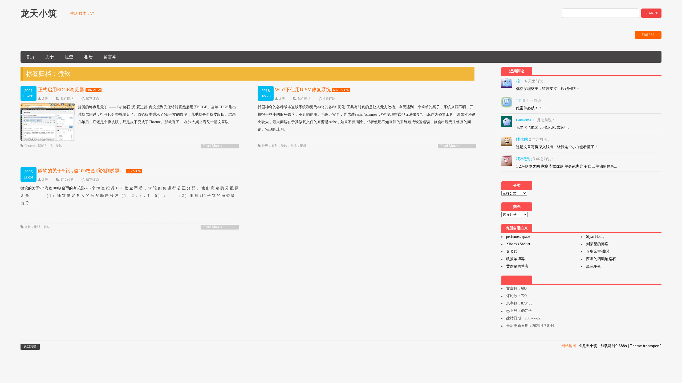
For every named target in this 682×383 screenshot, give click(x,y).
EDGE (42, 146)
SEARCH (651, 13)
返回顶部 (30, 346)
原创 (274, 146)
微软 (59, 146)
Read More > (213, 146)
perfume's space (518, 237)
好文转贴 (67, 180)
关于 (49, 57)
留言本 (110, 57)
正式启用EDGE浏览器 (61, 89)
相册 (88, 57)
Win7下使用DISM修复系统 (303, 89)
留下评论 (92, 99)
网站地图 (568, 346)
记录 (303, 146)
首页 (30, 57)
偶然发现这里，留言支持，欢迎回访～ (547, 89)
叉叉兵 (511, 251)
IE (51, 146)
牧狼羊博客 (515, 259)
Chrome (30, 146)
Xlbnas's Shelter (518, 244)
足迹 (69, 57)
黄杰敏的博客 (517, 266)
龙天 (45, 99)
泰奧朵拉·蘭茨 (598, 251)
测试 (37, 227)
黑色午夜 (593, 266)
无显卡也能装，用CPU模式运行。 (544, 128)
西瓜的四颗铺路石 (601, 259)
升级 (265, 146)
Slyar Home (595, 237)
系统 (293, 146)
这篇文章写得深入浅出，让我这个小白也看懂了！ (557, 147)
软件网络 (67, 99)
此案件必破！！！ (531, 108)
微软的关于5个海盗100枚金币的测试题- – (81, 170)
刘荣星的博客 (597, 244)
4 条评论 (329, 99)
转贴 (47, 227)
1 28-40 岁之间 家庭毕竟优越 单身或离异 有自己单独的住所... (566, 166)
